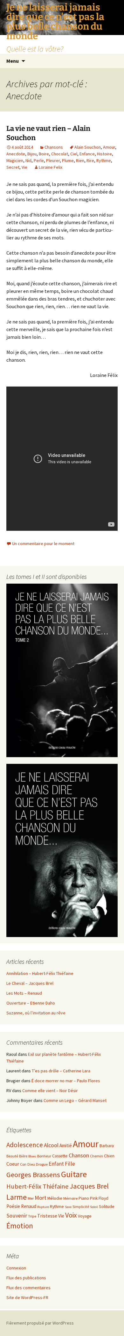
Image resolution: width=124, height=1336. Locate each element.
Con (23, 1164)
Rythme (103, 160)
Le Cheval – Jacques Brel (29, 983)
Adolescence (24, 1145)
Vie (24, 167)
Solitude (106, 1206)
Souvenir (16, 1215)
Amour (109, 147)
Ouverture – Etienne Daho (30, 1003)
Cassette (60, 1156)
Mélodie (54, 1198)
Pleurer (53, 160)
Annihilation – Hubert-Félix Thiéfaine (39, 973)
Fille (70, 1163)
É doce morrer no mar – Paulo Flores (65, 1081)
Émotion (19, 1225)
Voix (71, 1215)
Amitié (65, 1145)
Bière (23, 1156)
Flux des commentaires (28, 1287)
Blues (32, 1156)
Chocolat (59, 154)
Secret (12, 167)
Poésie (13, 1206)
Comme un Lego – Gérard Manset (75, 1100)
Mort (40, 1197)
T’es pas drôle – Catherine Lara (61, 1071)
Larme (16, 1197)
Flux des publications (26, 1278)
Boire (44, 154)
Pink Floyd (99, 1198)
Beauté (12, 1156)
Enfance (87, 154)
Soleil (94, 1207)
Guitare (74, 1174)
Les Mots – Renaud (24, 993)
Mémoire (70, 1198)
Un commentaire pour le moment (43, 543)
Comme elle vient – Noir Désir (50, 1090)
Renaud (28, 1206)
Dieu (31, 1164)
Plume (68, 160)
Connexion (16, 1268)
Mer (31, 1198)
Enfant (56, 1163)
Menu (12, 61)
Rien (80, 160)
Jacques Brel (89, 1186)
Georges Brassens (33, 1174)
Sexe (68, 1207)
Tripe (32, 1216)
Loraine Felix (50, 167)
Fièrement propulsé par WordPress (40, 1323)
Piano (84, 1198)
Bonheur (44, 1156)
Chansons (54, 147)
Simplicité (80, 1206)
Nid (28, 160)
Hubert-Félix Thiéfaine (37, 1186)
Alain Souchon (87, 147)
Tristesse (47, 1215)
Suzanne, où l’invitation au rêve (35, 1013)
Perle (39, 160)
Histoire (104, 154)
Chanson (79, 1155)
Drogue (42, 1164)
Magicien (14, 160)
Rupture (43, 1207)
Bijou (32, 154)
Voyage (85, 1216)
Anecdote (15, 154)
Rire (90, 160)
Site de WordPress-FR (27, 1297)
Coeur (12, 1164)
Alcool (51, 1145)
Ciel (73, 154)
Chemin (96, 1156)
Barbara (107, 1145)
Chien (109, 1156)
